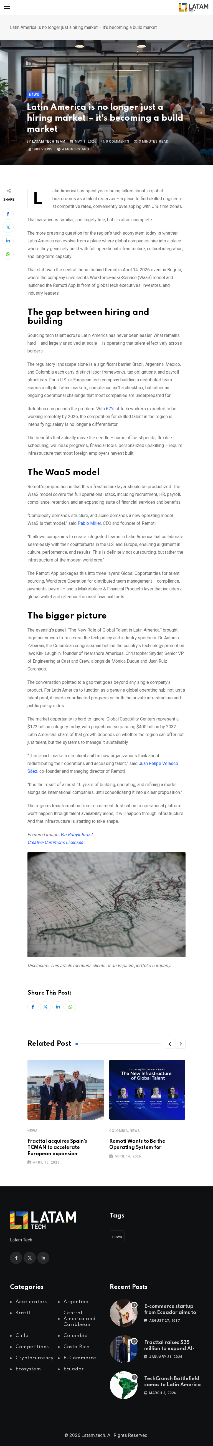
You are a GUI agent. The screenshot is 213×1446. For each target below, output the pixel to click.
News (32, 1131)
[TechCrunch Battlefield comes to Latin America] (124, 1385)
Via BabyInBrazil (76, 834)
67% (110, 408)
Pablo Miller (89, 523)
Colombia (118, 1131)
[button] (170, 1044)
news (117, 1236)
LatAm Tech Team (48, 141)
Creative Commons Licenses (55, 842)
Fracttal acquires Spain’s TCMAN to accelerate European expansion (57, 1147)
